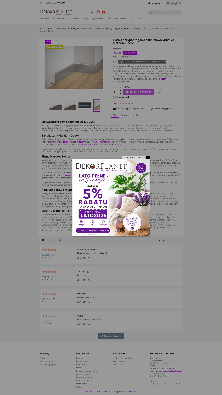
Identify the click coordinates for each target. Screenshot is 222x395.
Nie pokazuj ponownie (136, 157)
